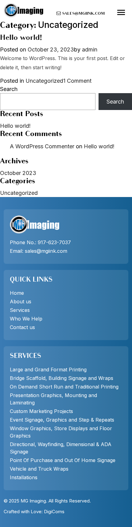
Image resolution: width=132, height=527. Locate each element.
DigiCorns (54, 511)
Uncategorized (44, 81)
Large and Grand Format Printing (48, 369)
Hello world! (21, 38)
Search (8, 89)
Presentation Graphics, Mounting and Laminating (53, 399)
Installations (23, 477)
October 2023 (18, 173)
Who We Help (26, 319)
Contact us (22, 327)
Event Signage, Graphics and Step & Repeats (62, 420)
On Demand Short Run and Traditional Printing (64, 387)
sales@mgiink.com (46, 251)
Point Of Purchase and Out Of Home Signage (62, 460)
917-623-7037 (54, 242)
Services (20, 310)
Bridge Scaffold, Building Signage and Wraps (61, 378)
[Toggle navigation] (121, 12)
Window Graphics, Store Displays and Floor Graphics (61, 432)
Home (17, 293)
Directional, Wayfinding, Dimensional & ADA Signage (60, 448)
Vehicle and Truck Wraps (39, 469)
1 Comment (77, 81)
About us (20, 301)
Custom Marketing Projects (41, 411)
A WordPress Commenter (42, 146)
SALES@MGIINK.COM (83, 14)
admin (89, 49)
